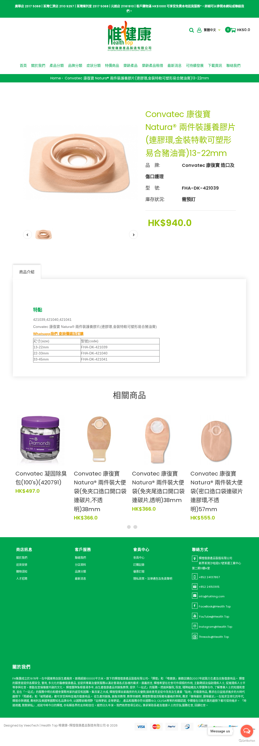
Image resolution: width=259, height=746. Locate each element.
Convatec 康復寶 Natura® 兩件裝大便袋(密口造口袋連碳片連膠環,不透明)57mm (216, 491)
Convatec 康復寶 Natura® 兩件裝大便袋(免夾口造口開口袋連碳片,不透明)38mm (100, 491)
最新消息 (80, 579)
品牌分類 (80, 572)
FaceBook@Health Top (215, 606)
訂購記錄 (138, 565)
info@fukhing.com (212, 596)
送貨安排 (21, 565)
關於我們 (21, 558)
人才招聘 (21, 579)
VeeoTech (31, 725)
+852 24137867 (209, 577)
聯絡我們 (80, 558)
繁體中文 (210, 30)
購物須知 (21, 572)
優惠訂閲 (138, 572)
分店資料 (80, 565)
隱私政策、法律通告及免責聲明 (152, 579)
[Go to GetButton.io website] (247, 740)
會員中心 (138, 558)
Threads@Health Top (214, 637)
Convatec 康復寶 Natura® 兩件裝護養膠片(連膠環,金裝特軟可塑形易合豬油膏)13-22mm (136, 78)
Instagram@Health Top (215, 627)
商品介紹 (26, 272)
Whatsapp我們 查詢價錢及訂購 (58, 334)
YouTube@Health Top (214, 617)
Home (55, 78)
